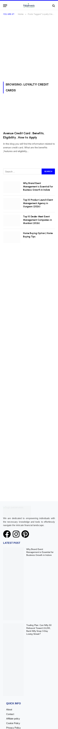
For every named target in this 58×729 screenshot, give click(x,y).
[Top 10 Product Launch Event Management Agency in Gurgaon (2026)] (11, 204)
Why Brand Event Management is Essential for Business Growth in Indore (38, 186)
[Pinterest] (25, 534)
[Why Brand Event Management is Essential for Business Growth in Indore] (11, 187)
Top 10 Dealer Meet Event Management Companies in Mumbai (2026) (37, 220)
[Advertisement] (29, 51)
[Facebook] (7, 534)
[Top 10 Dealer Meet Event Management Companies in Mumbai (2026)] (11, 220)
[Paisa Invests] (29, 6)
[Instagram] (16, 534)
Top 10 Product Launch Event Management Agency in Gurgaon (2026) (38, 203)
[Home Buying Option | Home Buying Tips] (11, 237)
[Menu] (5, 5)
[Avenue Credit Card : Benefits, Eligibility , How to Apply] (29, 114)
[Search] (53, 5)
